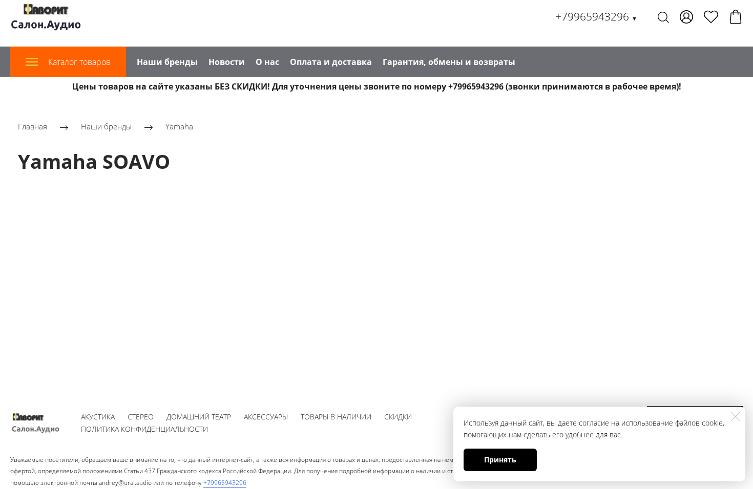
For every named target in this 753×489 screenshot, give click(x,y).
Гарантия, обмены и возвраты (449, 62)
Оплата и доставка (331, 62)
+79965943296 (596, 16)
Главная (32, 126)
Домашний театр (198, 416)
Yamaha (179, 126)
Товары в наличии (336, 416)
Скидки (398, 416)
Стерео (141, 416)
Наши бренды (167, 62)
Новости (226, 62)
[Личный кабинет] (686, 17)
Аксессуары (266, 416)
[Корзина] (735, 17)
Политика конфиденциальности (144, 429)
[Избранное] (711, 17)
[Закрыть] (735, 416)
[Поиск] (663, 17)
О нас (267, 62)
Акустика (98, 416)
